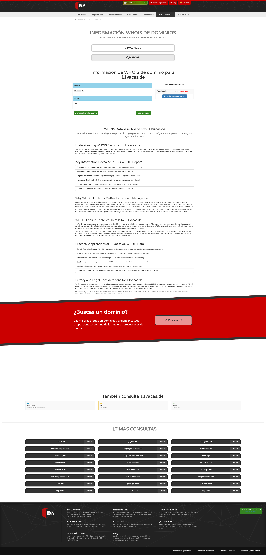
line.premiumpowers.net (133, 456)
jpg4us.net (133, 442)
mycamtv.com (133, 470)
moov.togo (206, 456)
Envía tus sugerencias (159, 3)
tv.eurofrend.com (133, 477)
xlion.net (60, 484)
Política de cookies (227, 551)
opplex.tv (60, 491)
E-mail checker (133, 15)
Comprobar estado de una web (174, 96)
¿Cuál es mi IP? (183, 15)
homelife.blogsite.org (60, 449)
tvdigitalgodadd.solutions (133, 449)
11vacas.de (60, 442)
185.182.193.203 (206, 463)
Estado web (149, 15)
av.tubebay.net (60, 456)
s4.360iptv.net (206, 470)
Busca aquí (174, 320)
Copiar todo (143, 113)
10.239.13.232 (133, 491)
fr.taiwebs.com (133, 463)
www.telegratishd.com (60, 477)
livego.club (206, 491)
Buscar (134, 57)
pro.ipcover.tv (206, 484)
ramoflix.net (60, 463)
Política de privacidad (205, 551)
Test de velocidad (115, 15)
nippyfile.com (206, 442)
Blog (174, 3)
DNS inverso (81, 15)
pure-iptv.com (133, 484)
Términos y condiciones (250, 551)
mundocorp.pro (206, 449)
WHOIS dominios (165, 15)
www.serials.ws (60, 470)
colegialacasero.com (206, 477)
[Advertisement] (133, 367)
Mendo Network (251, 512)
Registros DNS (97, 15)
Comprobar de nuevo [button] (86, 113)
